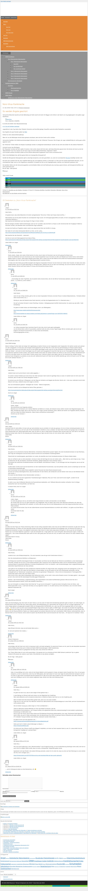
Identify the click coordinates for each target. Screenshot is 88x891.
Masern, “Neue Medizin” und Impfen (11, 849)
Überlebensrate (15, 868)
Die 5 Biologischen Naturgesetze (16, 59)
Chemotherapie (48, 858)
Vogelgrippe (57, 866)
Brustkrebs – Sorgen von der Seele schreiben (35, 831)
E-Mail (32, 791)
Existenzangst (5, 861)
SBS (63, 864)
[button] (8, 178)
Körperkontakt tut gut (8, 843)
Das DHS (16, 64)
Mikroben (58, 190)
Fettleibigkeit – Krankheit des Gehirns (11, 842)
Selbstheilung (5, 866)
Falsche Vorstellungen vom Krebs (34, 830)
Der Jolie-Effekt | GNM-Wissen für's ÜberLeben (13, 831)
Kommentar (6, 788)
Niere (44, 864)
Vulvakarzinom (62, 866)
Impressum (5, 876)
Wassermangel (74, 866)
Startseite (5, 21)
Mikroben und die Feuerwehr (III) (17, 825)
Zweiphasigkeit (6, 868)
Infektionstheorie (58, 861)
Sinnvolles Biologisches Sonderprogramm (21, 866)
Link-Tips (5, 35)
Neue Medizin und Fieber (8, 846)
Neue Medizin (39, 864)
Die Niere (10, 85)
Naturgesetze (6, 191)
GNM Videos (8, 95)
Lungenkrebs (19, 864)
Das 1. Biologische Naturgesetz (19, 61)
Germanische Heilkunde (15, 861)
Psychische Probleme (12, 823)
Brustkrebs (39, 858)
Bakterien (7, 858)
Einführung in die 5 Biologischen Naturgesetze (20, 97)
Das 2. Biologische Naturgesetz (19, 71)
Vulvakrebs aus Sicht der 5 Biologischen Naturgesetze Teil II (16, 845)
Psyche (59, 864)
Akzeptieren (55, 886)
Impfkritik (50, 861)
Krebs (81, 861)
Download (5, 38)
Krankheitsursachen (71, 861)
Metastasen (26, 864)
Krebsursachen (6, 864)
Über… (4, 24)
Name (4, 791)
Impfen (44, 861)
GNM (31, 861)
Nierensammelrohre (16, 88)
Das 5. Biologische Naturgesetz (19, 78)
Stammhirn (34, 866)
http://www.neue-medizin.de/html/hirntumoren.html (27, 310)
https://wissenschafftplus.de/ (21, 725)
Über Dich (8, 27)
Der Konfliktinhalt (18, 66)
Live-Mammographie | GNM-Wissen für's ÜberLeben (14, 830)
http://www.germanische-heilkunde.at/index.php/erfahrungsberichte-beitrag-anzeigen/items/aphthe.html (35, 390)
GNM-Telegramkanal (10, 46)
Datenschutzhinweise (8, 879)
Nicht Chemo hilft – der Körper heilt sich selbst (48, 833)
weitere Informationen (64, 886)
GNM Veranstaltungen (8, 40)
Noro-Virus (65, 190)
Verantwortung (45, 866)
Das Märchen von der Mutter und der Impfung (14, 193)
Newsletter (5, 43)
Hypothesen (38, 861)
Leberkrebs (13, 864)
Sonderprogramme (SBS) (11, 83)
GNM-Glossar (8, 93)
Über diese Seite (9, 32)
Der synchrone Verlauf (19, 68)
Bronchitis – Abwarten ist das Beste (11, 851)
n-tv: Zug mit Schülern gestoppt (11, 126)
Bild (26, 132)
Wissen (79, 866)
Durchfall (47, 190)
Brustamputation (32, 858)
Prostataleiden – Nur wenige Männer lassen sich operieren (16, 847)
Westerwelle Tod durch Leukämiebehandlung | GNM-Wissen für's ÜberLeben (19, 833)
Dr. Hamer (60, 858)
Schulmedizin (75, 864)
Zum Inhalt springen (6, 1)
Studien (38, 866)
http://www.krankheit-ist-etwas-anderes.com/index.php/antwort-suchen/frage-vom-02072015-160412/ (40, 313)
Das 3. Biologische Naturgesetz (19, 73)
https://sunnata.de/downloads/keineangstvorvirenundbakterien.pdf (31, 721)
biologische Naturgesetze (19, 858)
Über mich (8, 29)
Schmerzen (67, 864)
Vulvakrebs (68, 866)
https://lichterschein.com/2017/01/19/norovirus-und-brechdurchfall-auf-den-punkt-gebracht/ (38, 755)
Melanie (5, 823)
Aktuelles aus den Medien (15, 190)
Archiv (2, 874)
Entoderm (25, 190)
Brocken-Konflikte (40, 190)
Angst (3, 858)
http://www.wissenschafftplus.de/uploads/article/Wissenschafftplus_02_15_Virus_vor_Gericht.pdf (30, 232)
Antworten (8, 245)
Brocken (68, 158)
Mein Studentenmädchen (8, 841)
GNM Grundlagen (9, 56)
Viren (52, 866)
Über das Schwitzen (14, 827)
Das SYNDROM (15, 90)
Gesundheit (25, 861)
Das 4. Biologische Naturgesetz (19, 76)
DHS (56, 858)
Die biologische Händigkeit (15, 81)
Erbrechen (53, 190)
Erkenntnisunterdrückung (76, 858)
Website (62, 791)
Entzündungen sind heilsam (9, 839)
